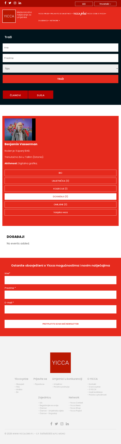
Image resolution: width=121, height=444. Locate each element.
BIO (60, 172)
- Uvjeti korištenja (95, 392)
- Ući (40, 402)
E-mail (9, 302)
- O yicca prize (93, 387)
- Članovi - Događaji (47, 413)
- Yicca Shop (75, 408)
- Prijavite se (38, 384)
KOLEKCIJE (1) (60, 188)
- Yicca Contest (76, 402)
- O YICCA (91, 389)
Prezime (10, 288)
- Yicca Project (75, 410)
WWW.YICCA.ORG (22, 433)
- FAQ (17, 387)
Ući (84, 3)
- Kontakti (91, 384)
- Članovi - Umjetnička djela (51, 410)
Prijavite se (55, 14)
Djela (41, 95)
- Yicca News (75, 405)
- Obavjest (19, 384)
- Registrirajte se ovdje (48, 405)
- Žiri (16, 392)
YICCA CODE (92, 14)
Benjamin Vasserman (21, 144)
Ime (7, 273)
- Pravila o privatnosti (97, 395)
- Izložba (18, 389)
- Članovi (42, 408)
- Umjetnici (57, 384)
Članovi (15, 95)
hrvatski (105, 3)
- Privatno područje (60, 387)
